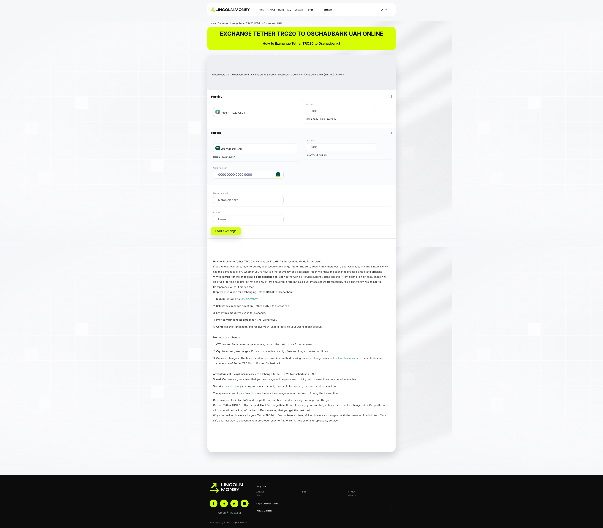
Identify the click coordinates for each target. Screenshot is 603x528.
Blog (304, 492)
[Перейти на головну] (226, 488)
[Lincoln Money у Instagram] (245, 503)
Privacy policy (216, 522)
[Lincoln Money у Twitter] (234, 503)
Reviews (271, 9)
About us (260, 492)
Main (261, 9)
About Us (352, 495)
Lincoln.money (379, 266)
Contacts (299, 9)
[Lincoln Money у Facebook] (213, 503)
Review (351, 492)
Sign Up (328, 9)
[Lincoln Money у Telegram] (224, 503)
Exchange (223, 23)
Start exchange (225, 231)
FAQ (289, 9)
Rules (281, 9)
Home (213, 23)
